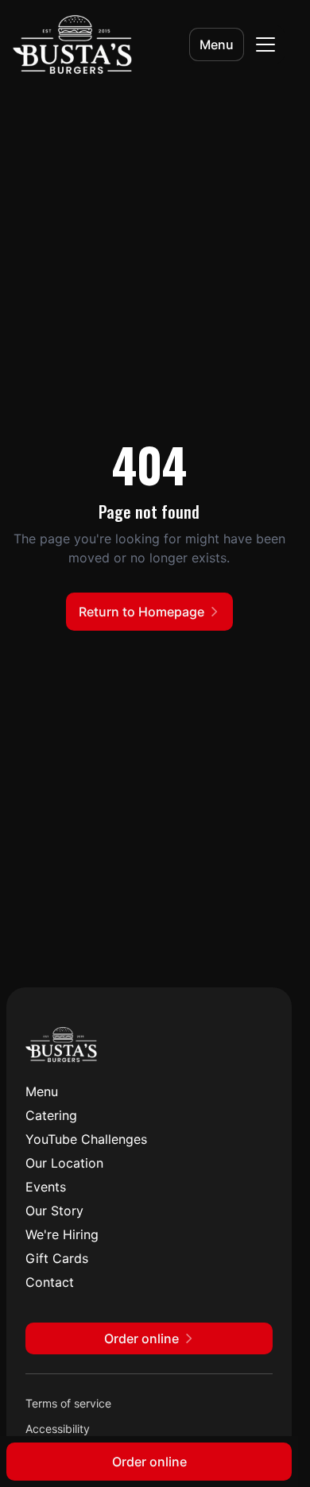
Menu (217, 44)
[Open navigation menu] (265, 44)
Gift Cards (56, 1258)
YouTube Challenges (86, 1139)
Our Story (54, 1211)
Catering (51, 1115)
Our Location (64, 1163)
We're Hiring (62, 1234)
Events (45, 1187)
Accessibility (57, 1428)
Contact (49, 1282)
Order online (149, 1462)
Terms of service (68, 1403)
